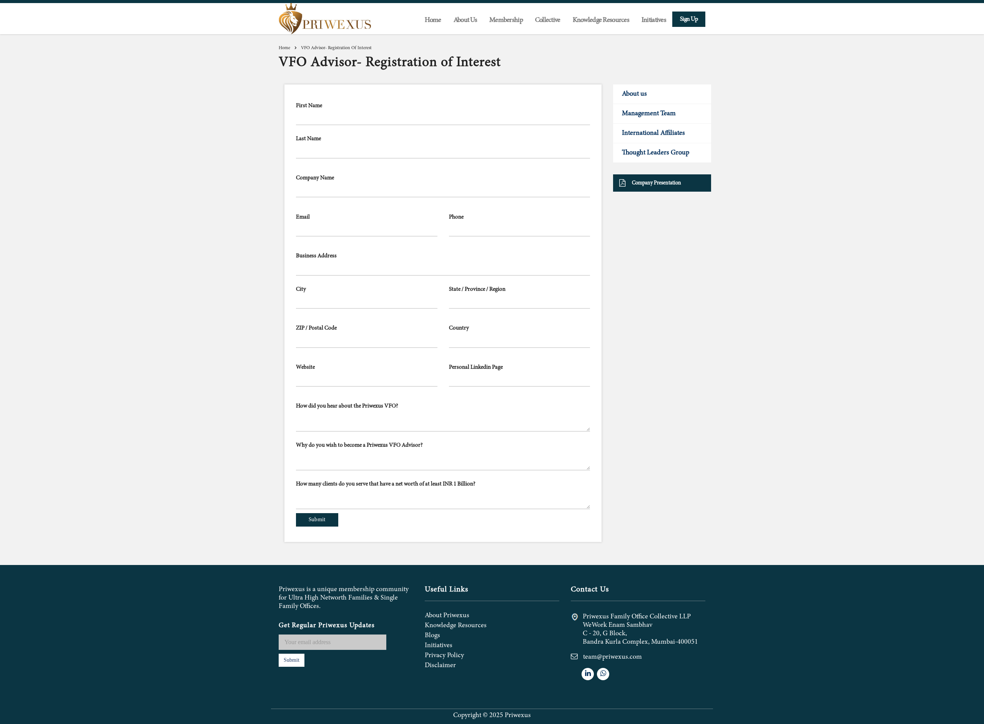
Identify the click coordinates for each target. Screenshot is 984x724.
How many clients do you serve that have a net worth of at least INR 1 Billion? (385, 484)
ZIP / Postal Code (316, 328)
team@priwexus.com (612, 657)
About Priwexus (447, 615)
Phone (456, 217)
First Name (309, 106)
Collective (547, 20)
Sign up (689, 19)
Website (305, 367)
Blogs (432, 635)
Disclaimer (440, 665)
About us (634, 94)
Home (433, 20)
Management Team (649, 113)
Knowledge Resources (456, 625)
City (301, 289)
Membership (506, 20)
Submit (291, 660)
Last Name (308, 139)
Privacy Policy (444, 655)
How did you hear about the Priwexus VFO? (347, 406)
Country (459, 328)
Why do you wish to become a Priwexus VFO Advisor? (359, 445)
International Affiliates (653, 133)
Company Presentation (656, 183)
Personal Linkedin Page (476, 367)
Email (303, 217)
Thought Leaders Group (655, 152)
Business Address (316, 256)
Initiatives (654, 20)
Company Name (315, 178)
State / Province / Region (477, 289)
